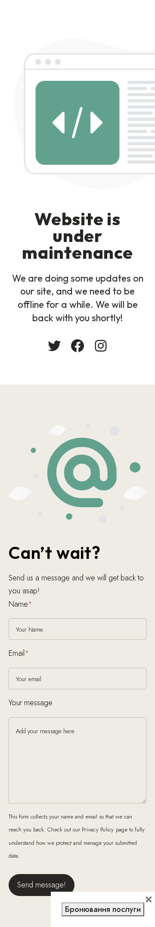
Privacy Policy (98, 829)
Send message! (41, 884)
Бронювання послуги (103, 909)
